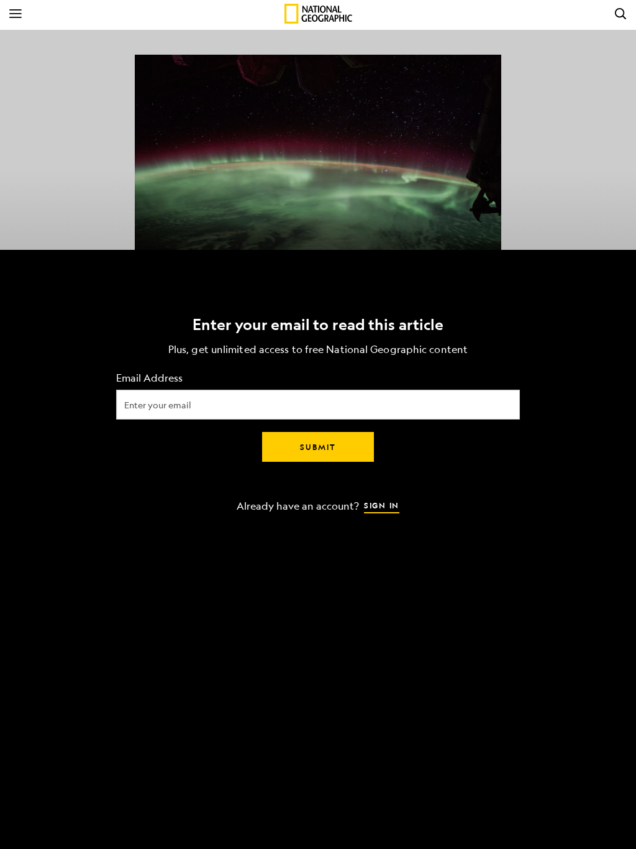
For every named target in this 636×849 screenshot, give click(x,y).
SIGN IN (381, 505)
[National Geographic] (318, 14)
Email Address (149, 378)
